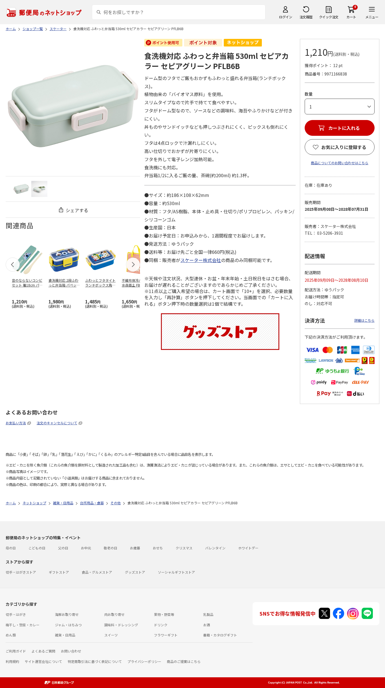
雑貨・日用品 (65, 634)
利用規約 (12, 661)
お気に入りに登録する (343, 147)
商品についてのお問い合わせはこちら (339, 162)
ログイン (285, 16)
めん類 (11, 634)
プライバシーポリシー (144, 661)
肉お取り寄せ (114, 614)
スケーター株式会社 (200, 260)
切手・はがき (16, 614)
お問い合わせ (71, 651)
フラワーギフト (166, 634)
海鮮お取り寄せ (67, 614)
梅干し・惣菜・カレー (22, 624)
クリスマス (184, 547)
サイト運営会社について (43, 661)
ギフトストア (59, 572)
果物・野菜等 (164, 614)
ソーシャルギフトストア (176, 572)
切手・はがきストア (21, 572)
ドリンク (160, 624)
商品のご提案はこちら (184, 661)
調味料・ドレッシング (121, 624)
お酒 (206, 624)
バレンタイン (215, 547)
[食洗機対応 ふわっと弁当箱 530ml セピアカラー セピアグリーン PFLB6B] (21, 189)
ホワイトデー (248, 547)
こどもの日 (36, 547)
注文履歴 (306, 16)
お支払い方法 (16, 422)
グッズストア (135, 572)
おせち (158, 547)
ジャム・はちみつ (68, 624)
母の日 (11, 547)
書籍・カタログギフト (220, 634)
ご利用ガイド (16, 651)
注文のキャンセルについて (57, 422)
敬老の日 (110, 547)
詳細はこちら (364, 320)
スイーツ (111, 634)
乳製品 (208, 614)
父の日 (63, 547)
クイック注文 (328, 16)
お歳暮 (135, 547)
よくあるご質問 (43, 651)
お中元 (86, 547)
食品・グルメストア (97, 572)
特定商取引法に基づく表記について (95, 661)
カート (351, 16)
